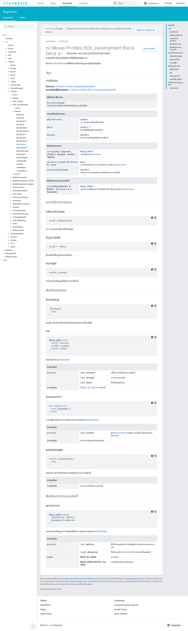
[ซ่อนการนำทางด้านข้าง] (33, 626)
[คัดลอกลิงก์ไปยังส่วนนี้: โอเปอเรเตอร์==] (65, 397)
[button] (18, 35)
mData (50, 127)
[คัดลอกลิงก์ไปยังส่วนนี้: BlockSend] (61, 300)
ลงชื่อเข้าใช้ (180, 3)
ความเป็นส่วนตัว (56, 625)
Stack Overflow (120, 614)
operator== (52, 162)
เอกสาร (23, 18)
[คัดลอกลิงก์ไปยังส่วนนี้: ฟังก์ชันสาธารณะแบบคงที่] (81, 496)
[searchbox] (18, 26)
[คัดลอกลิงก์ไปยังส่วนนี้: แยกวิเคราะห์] (62, 505)
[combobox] (126, 3)
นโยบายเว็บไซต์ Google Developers (70, 581)
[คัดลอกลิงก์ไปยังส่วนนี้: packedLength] (65, 450)
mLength (51, 135)
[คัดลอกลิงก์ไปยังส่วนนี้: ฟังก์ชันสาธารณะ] (69, 290)
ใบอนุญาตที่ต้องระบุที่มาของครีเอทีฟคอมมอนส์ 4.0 (86, 579)
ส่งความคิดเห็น (149, 49)
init (49, 151)
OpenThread (45, 614)
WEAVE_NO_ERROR (89, 387)
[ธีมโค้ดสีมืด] (152, 217)
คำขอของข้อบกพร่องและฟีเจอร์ (126, 605)
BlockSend (58, 63)
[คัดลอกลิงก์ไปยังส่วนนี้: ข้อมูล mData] (63, 237)
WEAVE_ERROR (86, 151)
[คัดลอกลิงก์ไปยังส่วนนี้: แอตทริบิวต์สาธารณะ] (75, 202)
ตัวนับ (82, 122)
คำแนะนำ (40, 3)
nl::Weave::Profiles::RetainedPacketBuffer (75, 86)
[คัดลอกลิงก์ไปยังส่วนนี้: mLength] (59, 263)
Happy (53, 3)
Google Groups (120, 609)
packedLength (54, 169)
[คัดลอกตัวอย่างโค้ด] (155, 217)
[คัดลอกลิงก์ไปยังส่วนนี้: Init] (52, 331)
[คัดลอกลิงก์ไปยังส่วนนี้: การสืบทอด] (60, 80)
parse (50, 186)
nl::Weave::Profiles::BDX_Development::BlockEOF (92, 90)
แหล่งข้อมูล (83, 3)
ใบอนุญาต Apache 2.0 (137, 579)
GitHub (168, 3)
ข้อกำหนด (44, 625)
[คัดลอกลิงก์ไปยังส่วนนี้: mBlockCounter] (67, 212)
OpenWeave (50, 41)
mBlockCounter (54, 119)
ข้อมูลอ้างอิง (67, 3)
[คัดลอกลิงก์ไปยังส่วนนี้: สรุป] (54, 73)
